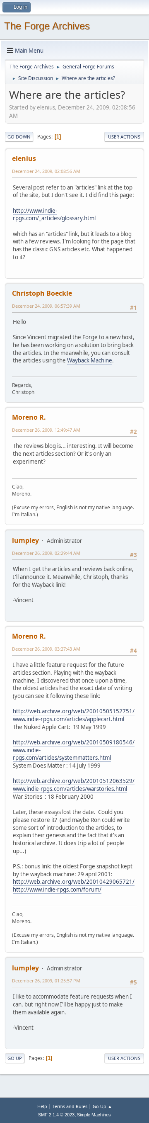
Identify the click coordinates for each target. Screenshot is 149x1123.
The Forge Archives (47, 26)
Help (42, 1106)
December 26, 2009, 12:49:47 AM (46, 430)
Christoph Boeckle (42, 293)
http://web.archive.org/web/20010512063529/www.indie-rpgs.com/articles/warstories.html (74, 784)
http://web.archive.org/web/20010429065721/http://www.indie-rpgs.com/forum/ (74, 885)
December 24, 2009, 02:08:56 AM (46, 171)
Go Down (19, 137)
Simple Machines (94, 1114)
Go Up (14, 1058)
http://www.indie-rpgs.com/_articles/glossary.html (54, 214)
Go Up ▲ (102, 1106)
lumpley (25, 540)
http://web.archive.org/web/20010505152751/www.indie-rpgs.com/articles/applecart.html (74, 715)
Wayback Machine (89, 360)
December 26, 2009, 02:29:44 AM (46, 553)
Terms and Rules (70, 1106)
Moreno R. (29, 417)
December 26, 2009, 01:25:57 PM (46, 980)
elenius (24, 158)
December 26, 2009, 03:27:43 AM (46, 649)
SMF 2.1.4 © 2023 (56, 1114)
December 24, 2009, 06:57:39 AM (46, 306)
